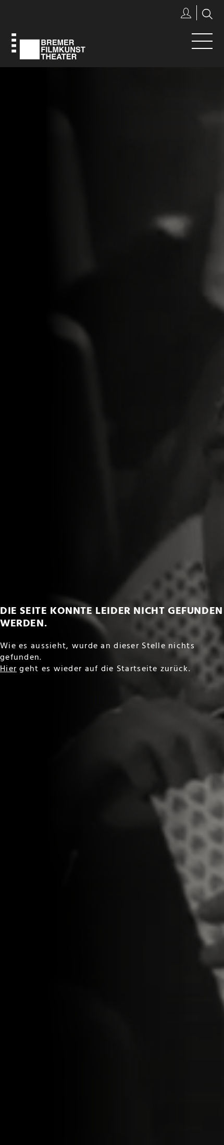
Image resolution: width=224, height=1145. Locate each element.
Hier (8, 669)
